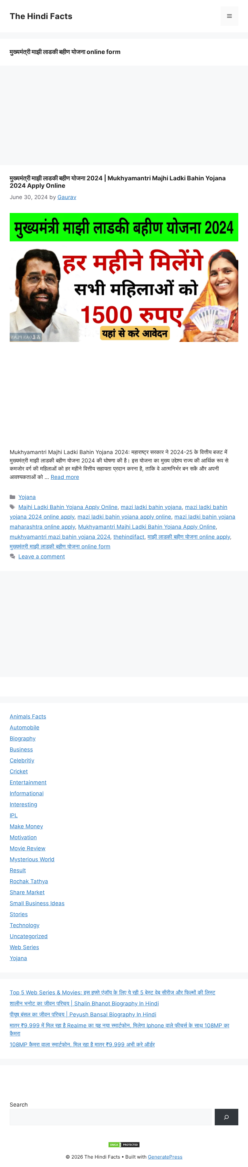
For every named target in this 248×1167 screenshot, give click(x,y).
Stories (19, 914)
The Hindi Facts (41, 16)
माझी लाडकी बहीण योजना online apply (189, 537)
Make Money (26, 826)
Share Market (27, 892)
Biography (23, 738)
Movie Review (28, 848)
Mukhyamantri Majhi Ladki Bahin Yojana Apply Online (147, 527)
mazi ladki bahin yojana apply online (124, 517)
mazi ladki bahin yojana (151, 507)
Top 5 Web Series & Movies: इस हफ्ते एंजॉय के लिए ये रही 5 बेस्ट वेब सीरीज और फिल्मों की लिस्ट (112, 992)
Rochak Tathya (29, 881)
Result (18, 870)
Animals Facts (28, 716)
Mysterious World (32, 859)
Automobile (24, 727)
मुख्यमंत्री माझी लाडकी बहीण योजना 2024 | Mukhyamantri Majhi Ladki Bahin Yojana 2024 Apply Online (118, 182)
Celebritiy (22, 760)
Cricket (19, 771)
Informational (27, 793)
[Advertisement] (124, 117)
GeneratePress (165, 1157)
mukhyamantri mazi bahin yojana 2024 (60, 537)
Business (21, 749)
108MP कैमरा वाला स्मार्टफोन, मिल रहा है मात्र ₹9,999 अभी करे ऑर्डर (82, 1044)
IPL (14, 815)
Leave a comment (41, 556)
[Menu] (229, 16)
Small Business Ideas (37, 903)
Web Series (24, 947)
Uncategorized (29, 936)
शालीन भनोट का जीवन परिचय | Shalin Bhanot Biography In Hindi (84, 1003)
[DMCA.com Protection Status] (124, 1146)
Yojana (27, 497)
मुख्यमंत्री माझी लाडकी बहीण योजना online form (60, 546)
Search (19, 1104)
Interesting (23, 804)
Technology (24, 925)
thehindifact (128, 537)
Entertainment (28, 782)
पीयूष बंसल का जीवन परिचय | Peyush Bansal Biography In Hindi (83, 1014)
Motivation (23, 837)
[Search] (226, 1117)
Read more (65, 477)
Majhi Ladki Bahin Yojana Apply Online (68, 507)
